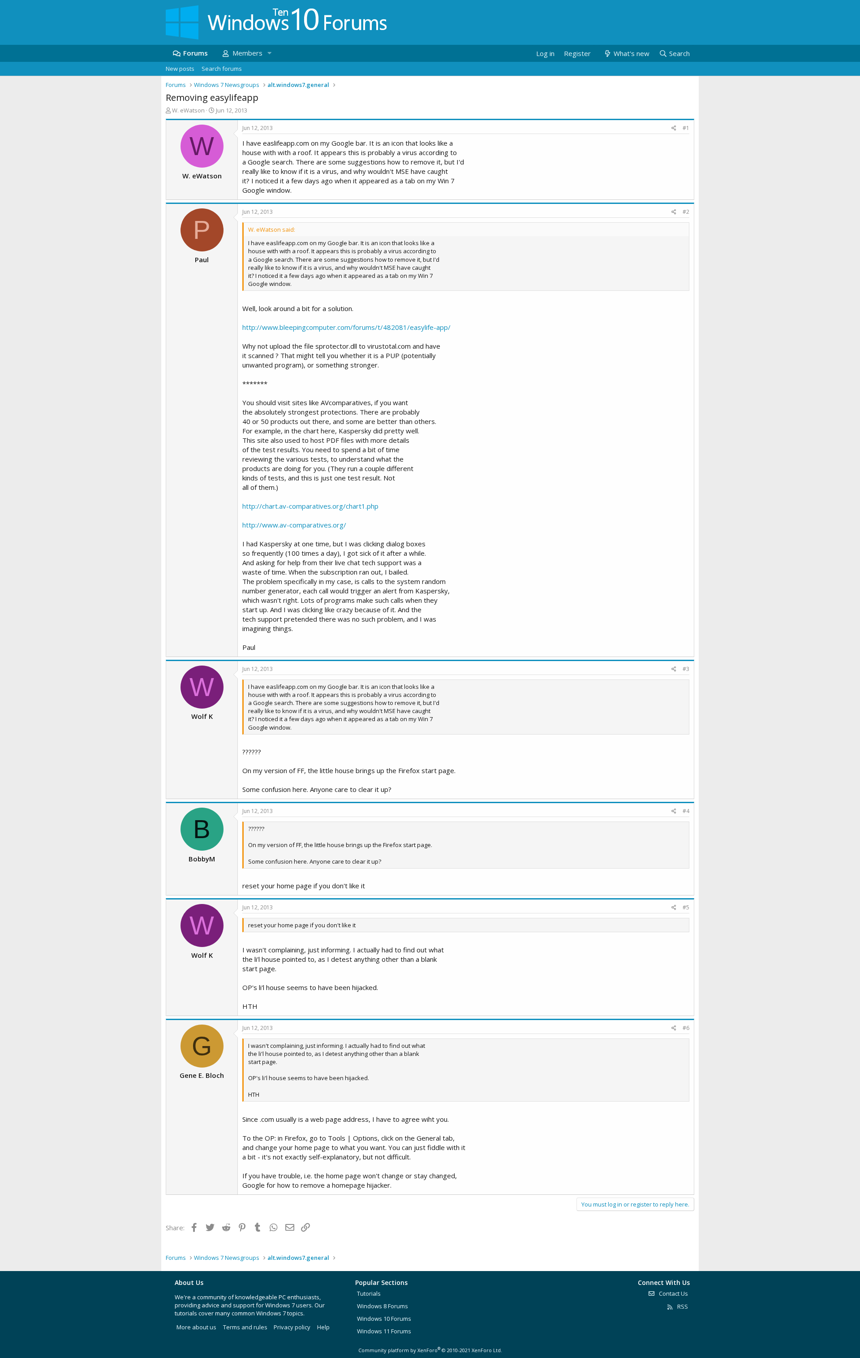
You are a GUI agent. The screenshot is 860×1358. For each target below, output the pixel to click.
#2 (686, 212)
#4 (686, 811)
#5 (686, 907)
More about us (196, 1327)
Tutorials (369, 1293)
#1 (686, 128)
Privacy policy (292, 1327)
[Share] (673, 128)
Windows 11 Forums (384, 1331)
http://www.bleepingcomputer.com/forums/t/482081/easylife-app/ (346, 327)
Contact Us (673, 1293)
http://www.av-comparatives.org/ (294, 524)
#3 (686, 669)
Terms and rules (245, 1327)
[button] (269, 53)
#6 (686, 1028)
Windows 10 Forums (384, 1319)
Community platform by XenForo (430, 1350)
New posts (180, 69)
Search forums (222, 69)
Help (323, 1327)
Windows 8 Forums (382, 1306)
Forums (195, 52)
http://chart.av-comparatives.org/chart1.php (310, 506)
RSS (682, 1306)
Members (247, 52)
